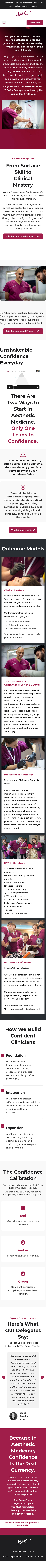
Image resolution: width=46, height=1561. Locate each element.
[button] (4, 22)
